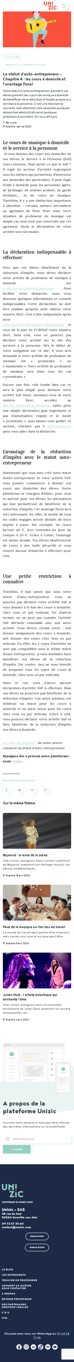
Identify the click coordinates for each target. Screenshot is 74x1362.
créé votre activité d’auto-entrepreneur (33, 325)
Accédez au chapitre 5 (20, 743)
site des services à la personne (26, 405)
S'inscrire (17, 1149)
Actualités (11, 57)
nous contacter (59, 426)
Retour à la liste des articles (25, 65)
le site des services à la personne (28, 288)
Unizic (17, 761)
